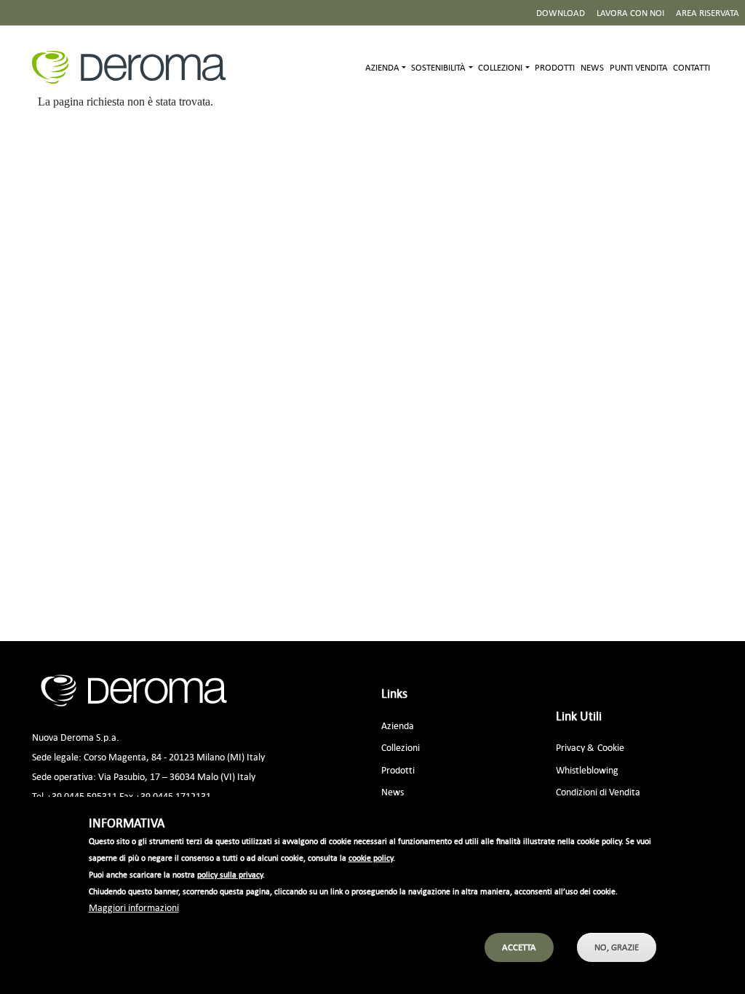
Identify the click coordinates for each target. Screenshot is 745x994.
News (592, 67)
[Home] (134, 67)
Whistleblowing (587, 769)
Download (560, 12)
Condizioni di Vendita (598, 791)
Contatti (691, 67)
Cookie (610, 747)
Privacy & (575, 747)
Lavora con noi (630, 12)
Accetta (519, 947)
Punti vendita (639, 67)
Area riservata (707, 12)
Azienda (397, 725)
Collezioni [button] (500, 67)
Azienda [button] (382, 67)
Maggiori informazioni (134, 907)
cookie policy (370, 858)
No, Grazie (616, 947)
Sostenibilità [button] (438, 67)
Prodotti (555, 67)
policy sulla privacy (230, 875)
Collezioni (400, 747)
